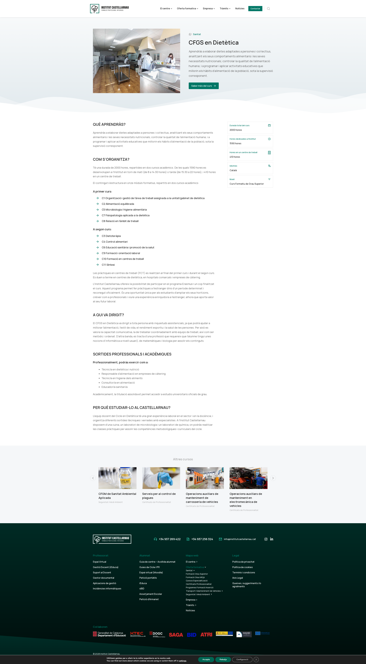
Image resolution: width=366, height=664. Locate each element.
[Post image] (118, 478)
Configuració (242, 659)
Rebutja (223, 659)
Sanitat (197, 34)
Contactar (255, 8)
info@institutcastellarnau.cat (240, 539)
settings (182, 661)
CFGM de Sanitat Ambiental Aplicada (117, 496)
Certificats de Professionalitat (156, 502)
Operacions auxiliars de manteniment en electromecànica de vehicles (246, 500)
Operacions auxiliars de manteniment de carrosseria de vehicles (202, 498)
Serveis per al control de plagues (159, 496)
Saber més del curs (201, 85)
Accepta (206, 659)
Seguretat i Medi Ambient (111, 502)
